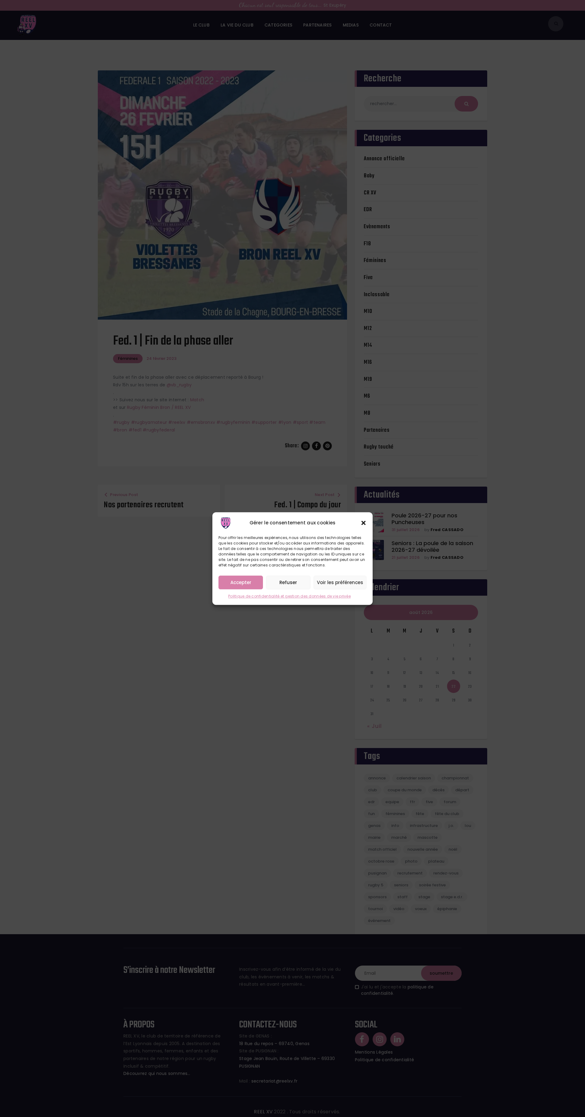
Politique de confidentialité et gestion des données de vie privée (289, 596)
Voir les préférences (340, 582)
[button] (363, 523)
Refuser (288, 582)
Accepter (240, 582)
